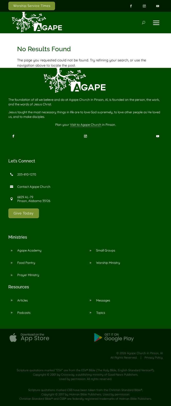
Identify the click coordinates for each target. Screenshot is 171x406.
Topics (100, 313)
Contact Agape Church (33, 187)
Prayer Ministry (28, 275)
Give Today (24, 213)
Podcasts (23, 313)
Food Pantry (26, 263)
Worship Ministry (108, 263)
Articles (22, 300)
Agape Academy (29, 250)
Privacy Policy (154, 357)
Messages (103, 300)
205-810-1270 (26, 174)
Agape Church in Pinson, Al (145, 353)
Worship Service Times (31, 6)
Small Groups (105, 250)
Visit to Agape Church (85, 125)
